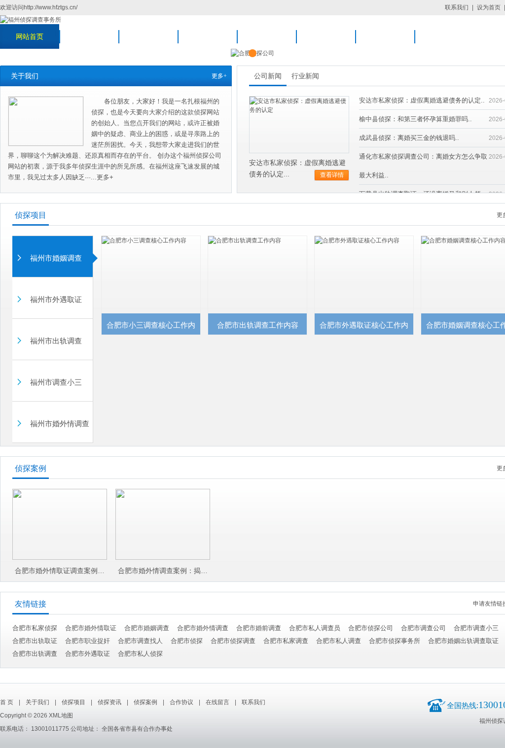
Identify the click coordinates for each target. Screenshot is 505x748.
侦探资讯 (207, 36)
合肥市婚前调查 (258, 628)
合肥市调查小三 (476, 628)
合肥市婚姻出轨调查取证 (463, 641)
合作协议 (325, 36)
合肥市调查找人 (140, 641)
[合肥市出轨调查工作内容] (257, 240)
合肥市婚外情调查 (202, 628)
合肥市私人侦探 (140, 653)
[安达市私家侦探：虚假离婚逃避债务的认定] (299, 101)
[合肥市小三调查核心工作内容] (151, 240)
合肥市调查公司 (423, 628)
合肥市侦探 (187, 641)
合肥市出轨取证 (34, 641)
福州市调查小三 (56, 382)
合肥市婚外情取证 (90, 628)
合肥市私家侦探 (34, 628)
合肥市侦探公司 (370, 628)
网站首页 (29, 36)
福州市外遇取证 (56, 299)
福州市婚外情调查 (59, 423)
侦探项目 (148, 36)
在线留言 (384, 36)
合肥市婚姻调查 (146, 628)
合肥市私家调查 (285, 641)
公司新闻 (268, 76)
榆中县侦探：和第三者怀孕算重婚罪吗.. (415, 119)
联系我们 (457, 7)
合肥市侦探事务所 (394, 641)
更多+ (219, 75)
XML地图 (61, 715)
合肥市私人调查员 (314, 628)
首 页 (6, 702)
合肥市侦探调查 (233, 641)
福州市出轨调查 (56, 341)
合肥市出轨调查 (34, 653)
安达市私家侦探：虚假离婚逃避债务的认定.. (422, 100)
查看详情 (332, 174)
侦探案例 (266, 36)
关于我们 (89, 36)
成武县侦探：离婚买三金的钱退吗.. (409, 137)
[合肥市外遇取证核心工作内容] (364, 240)
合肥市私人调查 (338, 641)
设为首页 (489, 7)
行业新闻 (305, 76)
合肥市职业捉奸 (87, 641)
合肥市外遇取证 (87, 653)
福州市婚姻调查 (56, 258)
